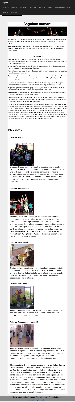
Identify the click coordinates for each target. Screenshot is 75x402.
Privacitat (42, 400)
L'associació (32, 7)
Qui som (14, 7)
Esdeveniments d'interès (62, 7)
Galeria (50, 7)
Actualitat (6, 7)
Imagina (4, 2)
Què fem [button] (22, 7)
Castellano (14, 12)
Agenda (5, 12)
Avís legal (33, 400)
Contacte (42, 7)
